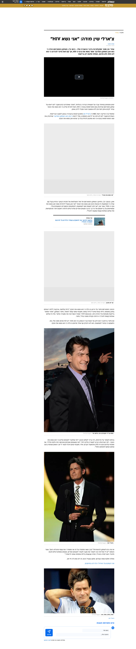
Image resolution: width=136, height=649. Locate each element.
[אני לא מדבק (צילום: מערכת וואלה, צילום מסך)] (79, 268)
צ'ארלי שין (87, 114)
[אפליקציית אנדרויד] (32, 5)
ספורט (98, 1)
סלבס (79, 1)
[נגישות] (2, 2)
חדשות (104, 1)
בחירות (91, 1)
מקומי (101, 5)
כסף (74, 1)
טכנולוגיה (50, 1)
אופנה (43, 1)
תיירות (57, 1)
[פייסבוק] (24, 5)
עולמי (92, 5)
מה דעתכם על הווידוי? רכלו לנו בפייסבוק (99, 563)
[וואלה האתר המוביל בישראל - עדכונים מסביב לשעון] (111, 2)
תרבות (85, 1)
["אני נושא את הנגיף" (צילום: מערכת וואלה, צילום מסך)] (79, 160)
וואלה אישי (86, 5)
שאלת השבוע (78, 5)
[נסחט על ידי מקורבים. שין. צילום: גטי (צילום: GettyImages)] (79, 381)
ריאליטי (97, 5)
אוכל (69, 1)
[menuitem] (103, 2)
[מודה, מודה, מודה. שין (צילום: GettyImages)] (79, 592)
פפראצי (71, 5)
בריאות (64, 1)
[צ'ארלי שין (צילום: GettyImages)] (79, 498)
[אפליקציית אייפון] (29, 5)
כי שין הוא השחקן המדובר (63, 116)
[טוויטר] (27, 5)
